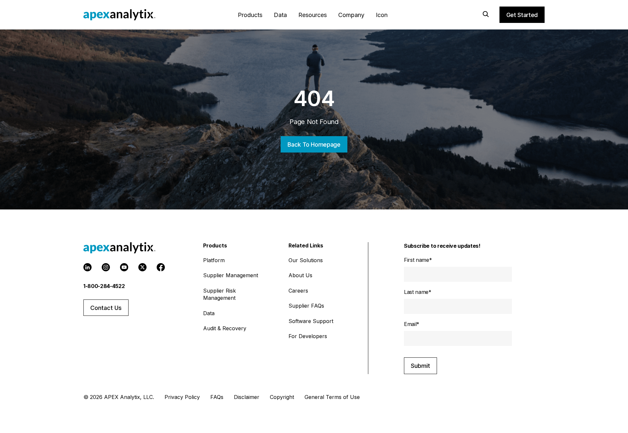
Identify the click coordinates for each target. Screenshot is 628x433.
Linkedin (87, 267)
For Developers (307, 336)
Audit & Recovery (224, 328)
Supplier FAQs (306, 305)
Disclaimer (246, 397)
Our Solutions (305, 260)
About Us (300, 275)
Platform (214, 260)
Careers (298, 290)
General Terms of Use (332, 397)
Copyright (282, 397)
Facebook (161, 267)
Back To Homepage (314, 144)
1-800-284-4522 (104, 286)
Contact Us (106, 307)
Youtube (124, 267)
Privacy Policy (182, 397)
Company (351, 14)
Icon (382, 14)
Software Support (310, 321)
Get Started (522, 14)
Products (250, 14)
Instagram (106, 267)
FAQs (216, 397)
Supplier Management (230, 275)
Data (280, 14)
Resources (312, 14)
